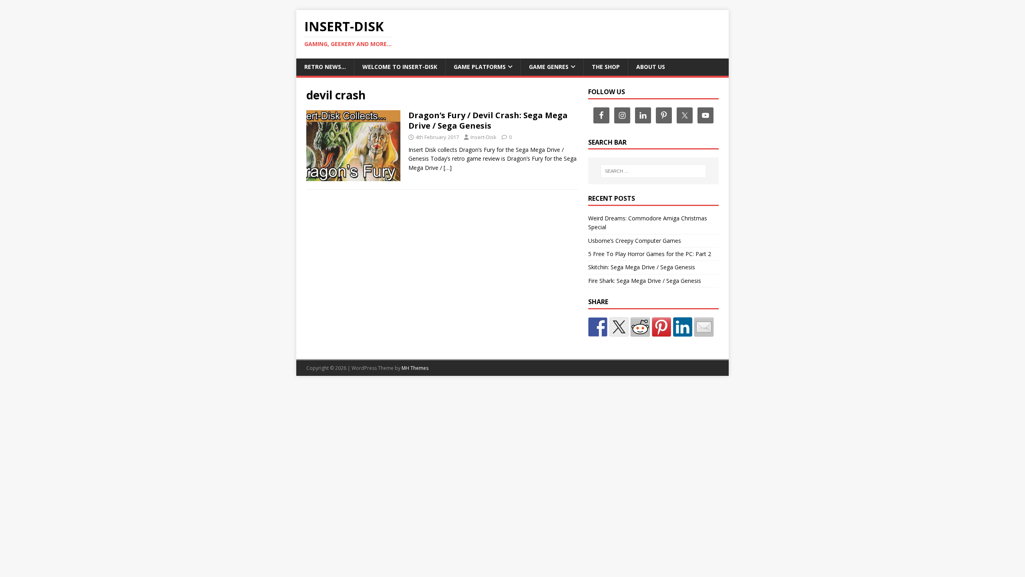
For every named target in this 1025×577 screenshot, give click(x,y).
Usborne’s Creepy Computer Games (634, 240)
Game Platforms (480, 67)
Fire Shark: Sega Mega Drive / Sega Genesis (644, 280)
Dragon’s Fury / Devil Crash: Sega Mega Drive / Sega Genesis (488, 120)
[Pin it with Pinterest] (661, 327)
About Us (650, 67)
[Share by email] (703, 327)
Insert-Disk (483, 137)
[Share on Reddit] (640, 327)
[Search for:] (653, 171)
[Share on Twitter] (619, 327)
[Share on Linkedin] (682, 327)
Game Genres (549, 67)
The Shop (606, 67)
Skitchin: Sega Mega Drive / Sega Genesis (641, 267)
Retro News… (325, 67)
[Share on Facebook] (597, 327)
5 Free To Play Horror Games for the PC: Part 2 (649, 254)
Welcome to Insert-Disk (399, 67)
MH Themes (415, 368)
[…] (448, 167)
